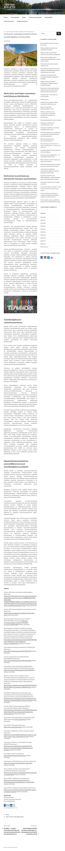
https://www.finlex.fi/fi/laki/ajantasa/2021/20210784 (19, 670)
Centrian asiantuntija (26, 31)
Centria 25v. (44, 247)
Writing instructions (22, 21)
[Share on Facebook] (5, 805)
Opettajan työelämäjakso (15, 816)
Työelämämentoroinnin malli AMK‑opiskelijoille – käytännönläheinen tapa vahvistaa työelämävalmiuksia (50, 177)
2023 (42, 235)
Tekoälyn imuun (45, 99)
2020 (42, 226)
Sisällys (24, 17)
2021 (42, 229)
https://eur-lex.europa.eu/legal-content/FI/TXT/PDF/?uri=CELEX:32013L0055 (16, 622)
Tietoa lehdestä (15, 17)
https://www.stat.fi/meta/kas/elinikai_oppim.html (18, 763)
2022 (7, 814)
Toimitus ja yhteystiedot (35, 17)
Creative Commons (9, 21)
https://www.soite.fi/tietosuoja (12, 727)
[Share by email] (14, 805)
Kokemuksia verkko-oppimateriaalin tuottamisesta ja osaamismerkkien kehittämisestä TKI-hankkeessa (50, 90)
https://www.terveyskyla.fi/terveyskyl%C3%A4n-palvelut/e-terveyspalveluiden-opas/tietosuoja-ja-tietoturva (18, 748)
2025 (42, 241)
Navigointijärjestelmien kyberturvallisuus (51, 120)
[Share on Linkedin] (11, 805)
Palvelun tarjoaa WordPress (10, 847)
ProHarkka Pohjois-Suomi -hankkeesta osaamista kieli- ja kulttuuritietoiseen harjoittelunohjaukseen (50, 134)
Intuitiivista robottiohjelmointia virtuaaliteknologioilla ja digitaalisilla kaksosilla (49, 76)
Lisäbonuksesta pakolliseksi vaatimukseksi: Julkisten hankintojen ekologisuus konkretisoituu (50, 170)
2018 (42, 220)
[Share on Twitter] (8, 805)
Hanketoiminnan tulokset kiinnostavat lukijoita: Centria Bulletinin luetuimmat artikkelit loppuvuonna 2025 (50, 70)
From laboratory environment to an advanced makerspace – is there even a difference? (51, 145)
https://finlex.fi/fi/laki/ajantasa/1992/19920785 (17, 651)
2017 (42, 217)
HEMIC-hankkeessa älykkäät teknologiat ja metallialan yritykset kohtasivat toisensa (49, 83)
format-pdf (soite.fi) (20, 719)
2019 (42, 223)
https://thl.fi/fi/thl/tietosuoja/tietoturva (15, 755)
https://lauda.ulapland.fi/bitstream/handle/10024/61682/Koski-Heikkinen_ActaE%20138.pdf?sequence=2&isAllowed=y (20, 641)
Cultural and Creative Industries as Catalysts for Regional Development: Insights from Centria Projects (50, 195)
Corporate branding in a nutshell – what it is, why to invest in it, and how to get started (51, 188)
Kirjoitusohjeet (49, 17)
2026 (42, 244)
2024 (42, 238)
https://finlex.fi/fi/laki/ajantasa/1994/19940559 (17, 660)
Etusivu (6, 17)
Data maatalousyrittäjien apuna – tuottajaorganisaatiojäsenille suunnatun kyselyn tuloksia (50, 59)
